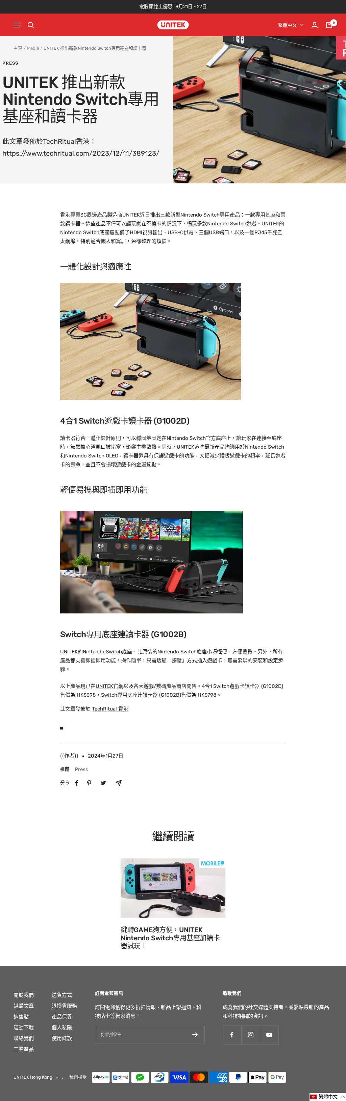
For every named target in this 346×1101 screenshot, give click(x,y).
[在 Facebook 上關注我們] (232, 1035)
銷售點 (21, 1017)
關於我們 (24, 995)
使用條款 (62, 1038)
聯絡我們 (24, 1038)
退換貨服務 (64, 1006)
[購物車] (329, 25)
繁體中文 (287, 25)
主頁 (18, 48)
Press (10, 63)
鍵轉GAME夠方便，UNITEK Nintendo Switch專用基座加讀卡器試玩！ (170, 938)
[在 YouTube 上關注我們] (269, 1035)
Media (33, 48)
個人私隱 (62, 1028)
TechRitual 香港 (110, 709)
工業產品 (24, 1049)
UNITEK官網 (109, 686)
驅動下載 (24, 1028)
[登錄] (315, 25)
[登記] (195, 1034)
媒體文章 (24, 1006)
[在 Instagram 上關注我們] (250, 1035)
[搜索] (31, 25)
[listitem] (76, 783)
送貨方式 (62, 995)
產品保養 (62, 1017)
